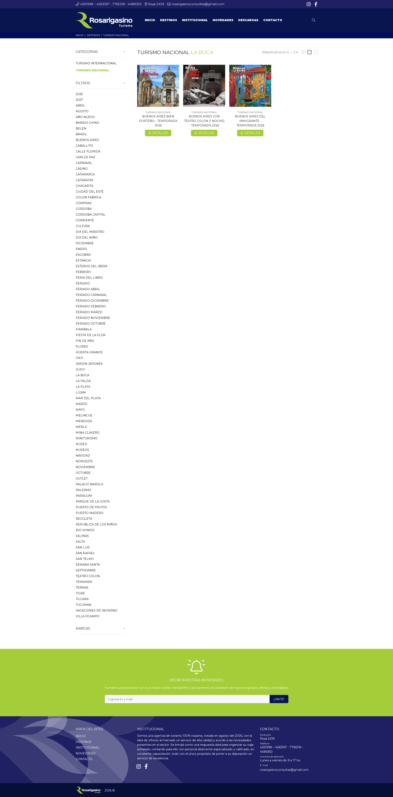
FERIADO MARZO (89, 312)
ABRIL (80, 105)
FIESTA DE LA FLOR (90, 335)
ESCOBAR (83, 255)
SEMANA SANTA (88, 564)
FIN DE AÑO (85, 341)
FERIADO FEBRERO (91, 306)
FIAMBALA (84, 329)
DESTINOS (93, 35)
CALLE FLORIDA (88, 151)
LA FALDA (83, 381)
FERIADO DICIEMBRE (92, 300)
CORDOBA (84, 209)
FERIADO (83, 283)
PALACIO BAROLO (89, 484)
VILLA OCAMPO (87, 616)
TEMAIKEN (84, 582)
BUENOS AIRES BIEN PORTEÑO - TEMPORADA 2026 (158, 121)
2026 (79, 94)
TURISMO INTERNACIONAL (96, 63)
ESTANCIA (83, 260)
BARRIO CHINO (87, 123)
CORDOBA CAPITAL (90, 214)
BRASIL (81, 134)
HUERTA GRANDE (89, 352)
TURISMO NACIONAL (116, 35)
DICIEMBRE (85, 243)
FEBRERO (83, 272)
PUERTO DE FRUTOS (91, 507)
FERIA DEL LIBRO (89, 278)
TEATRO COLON (88, 576)
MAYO (80, 410)
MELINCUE (84, 415)
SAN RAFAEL (85, 553)
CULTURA (83, 226)
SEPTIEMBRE (86, 570)
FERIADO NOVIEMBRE (93, 318)
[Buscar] (314, 20)
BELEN (81, 128)
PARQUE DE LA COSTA (93, 501)
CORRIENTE (85, 220)
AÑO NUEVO (85, 117)
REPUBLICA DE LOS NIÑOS (96, 524)
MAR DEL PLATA (88, 398)
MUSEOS (82, 450)
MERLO (81, 427)
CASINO (82, 169)
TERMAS (82, 587)
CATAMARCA (85, 174)
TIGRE (80, 593)
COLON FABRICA (88, 197)
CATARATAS (84, 180)
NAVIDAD (83, 455)
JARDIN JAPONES (89, 364)
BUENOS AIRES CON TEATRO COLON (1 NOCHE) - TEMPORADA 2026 (204, 121)
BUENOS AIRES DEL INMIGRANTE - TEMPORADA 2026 (250, 121)
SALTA (80, 541)
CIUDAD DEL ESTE (90, 191)
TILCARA (82, 599)
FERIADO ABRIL (88, 289)
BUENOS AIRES (87, 140)
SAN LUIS (83, 547)
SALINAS (82, 536)
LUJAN (81, 392)
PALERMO (83, 490)
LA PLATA (83, 387)
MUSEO (81, 444)
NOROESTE (84, 461)
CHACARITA (84, 186)
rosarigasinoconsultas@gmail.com (284, 770)
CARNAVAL (84, 163)
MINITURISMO (86, 438)
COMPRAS (83, 203)
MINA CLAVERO (87, 432)
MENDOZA (84, 421)
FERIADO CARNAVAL (91, 295)
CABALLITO (84, 146)
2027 (79, 100)
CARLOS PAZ (85, 157)
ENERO (81, 249)
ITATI (79, 358)
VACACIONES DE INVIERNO (96, 610)
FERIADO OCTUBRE (91, 323)
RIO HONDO (85, 530)
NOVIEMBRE (85, 467)
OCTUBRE (83, 473)
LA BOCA (82, 375)
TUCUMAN (83, 605)
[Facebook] (315, 4)
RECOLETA (84, 519)
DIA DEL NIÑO (87, 237)
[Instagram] (309, 4)
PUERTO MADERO (90, 513)
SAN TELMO (85, 559)
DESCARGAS (248, 20)
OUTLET (82, 478)
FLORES (82, 346)
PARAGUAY (84, 496)
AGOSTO (82, 111)
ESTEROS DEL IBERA (91, 266)
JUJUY (80, 369)
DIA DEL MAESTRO (90, 232)
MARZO (81, 404)
